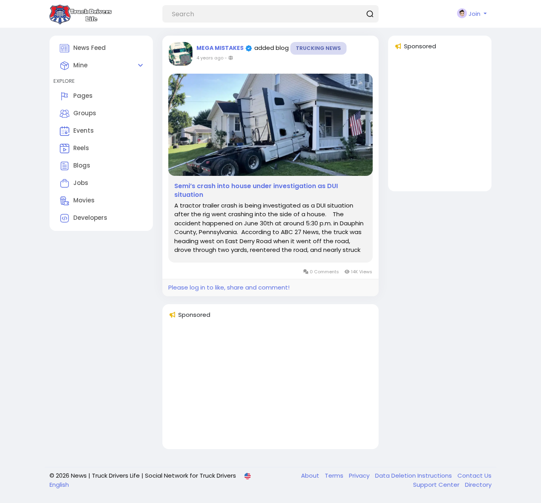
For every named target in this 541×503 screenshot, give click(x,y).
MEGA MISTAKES (220, 48)
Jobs (80, 183)
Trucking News (318, 48)
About (311, 475)
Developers (90, 217)
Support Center (437, 484)
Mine (80, 65)
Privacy (360, 475)
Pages (83, 95)
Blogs (81, 165)
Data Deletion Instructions (414, 475)
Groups (84, 113)
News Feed (89, 48)
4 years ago (209, 58)
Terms (335, 475)
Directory (478, 484)
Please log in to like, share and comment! (229, 287)
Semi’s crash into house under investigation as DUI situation (256, 190)
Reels (81, 148)
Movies (84, 200)
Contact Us (474, 475)
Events (83, 130)
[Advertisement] (270, 387)
